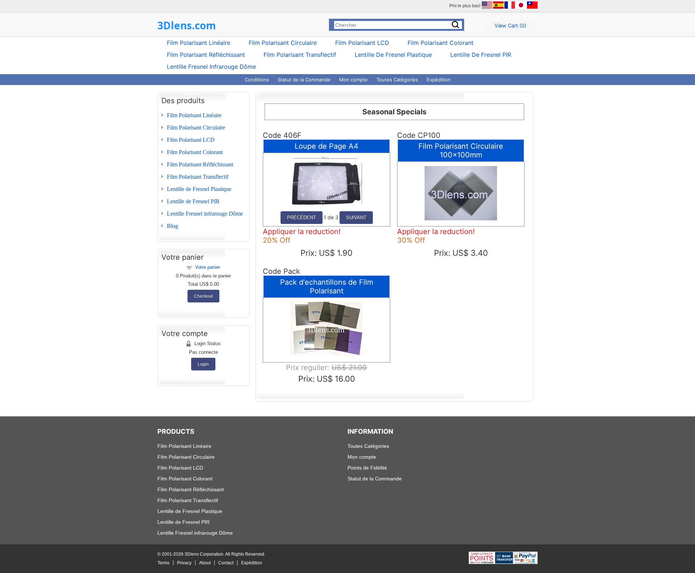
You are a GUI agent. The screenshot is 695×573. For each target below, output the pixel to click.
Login (203, 364)
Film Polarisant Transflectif (300, 54)
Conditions (257, 79)
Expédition (439, 79)
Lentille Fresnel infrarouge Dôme (211, 66)
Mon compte (353, 79)
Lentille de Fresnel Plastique (393, 54)
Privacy (184, 562)
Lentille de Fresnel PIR (480, 54)
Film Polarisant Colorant (440, 42)
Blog (172, 226)
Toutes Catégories (397, 79)
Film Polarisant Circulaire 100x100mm (460, 150)
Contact (225, 562)
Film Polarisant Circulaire (283, 42)
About (205, 562)
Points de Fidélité (367, 468)
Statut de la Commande (304, 79)
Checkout (203, 296)
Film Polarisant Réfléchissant (206, 54)
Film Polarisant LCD (362, 42)
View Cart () (510, 25)
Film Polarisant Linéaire (198, 42)
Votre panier (207, 267)
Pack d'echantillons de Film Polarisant (326, 286)
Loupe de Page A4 (326, 146)
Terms (163, 562)
